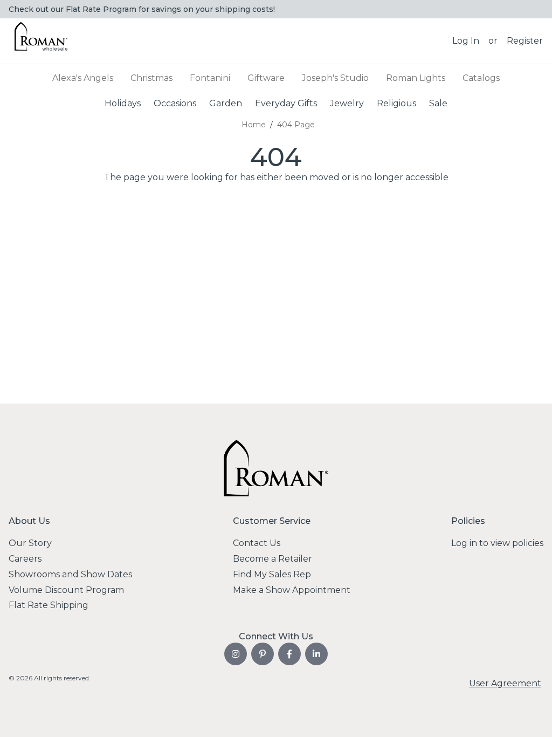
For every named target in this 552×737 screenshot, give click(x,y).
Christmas (151, 78)
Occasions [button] (175, 103)
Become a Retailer (272, 559)
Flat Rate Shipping (48, 605)
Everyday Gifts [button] (286, 103)
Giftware (266, 78)
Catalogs (481, 78)
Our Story (30, 543)
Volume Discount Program (66, 590)
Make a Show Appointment (291, 590)
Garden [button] (225, 103)
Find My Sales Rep (272, 574)
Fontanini (210, 78)
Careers (25, 559)
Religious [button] (396, 103)
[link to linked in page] (316, 654)
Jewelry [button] (347, 103)
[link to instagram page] (235, 654)
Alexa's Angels (82, 78)
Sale (438, 103)
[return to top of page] (532, 717)
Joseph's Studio (335, 78)
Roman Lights (415, 78)
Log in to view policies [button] (497, 543)
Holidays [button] (123, 103)
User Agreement (505, 683)
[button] (466, 41)
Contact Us (256, 543)
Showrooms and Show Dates (70, 574)
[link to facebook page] (289, 654)
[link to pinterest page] (262, 654)
